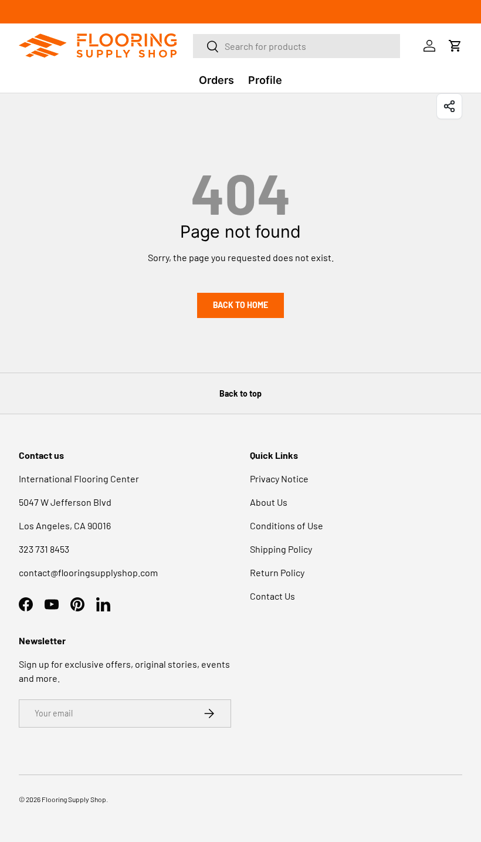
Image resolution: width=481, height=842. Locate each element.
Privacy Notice (279, 478)
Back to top (240, 393)
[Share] (449, 106)
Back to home (240, 305)
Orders (216, 80)
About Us (268, 502)
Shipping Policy (281, 548)
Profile (265, 80)
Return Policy (277, 572)
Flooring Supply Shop (74, 799)
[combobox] (297, 46)
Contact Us (272, 595)
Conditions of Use (286, 525)
